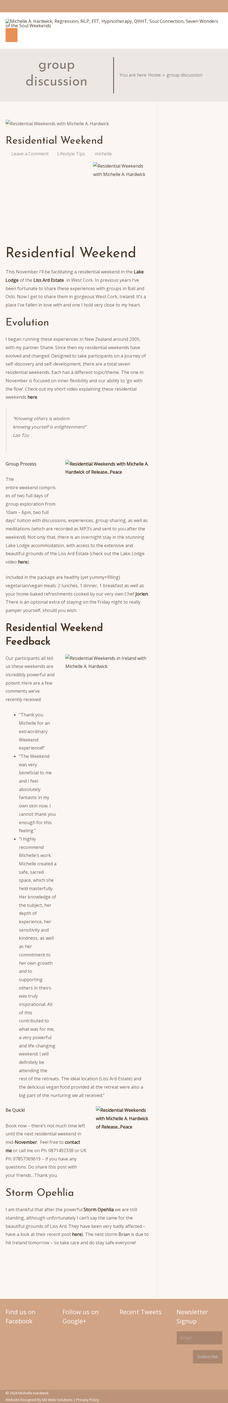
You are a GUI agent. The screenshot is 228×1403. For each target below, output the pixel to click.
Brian (124, 1234)
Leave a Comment (30, 154)
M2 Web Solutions (57, 1399)
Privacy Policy (87, 1399)
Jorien (141, 594)
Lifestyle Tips (71, 154)
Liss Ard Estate (48, 280)
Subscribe (207, 1356)
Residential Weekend (54, 141)
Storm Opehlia (99, 1209)
